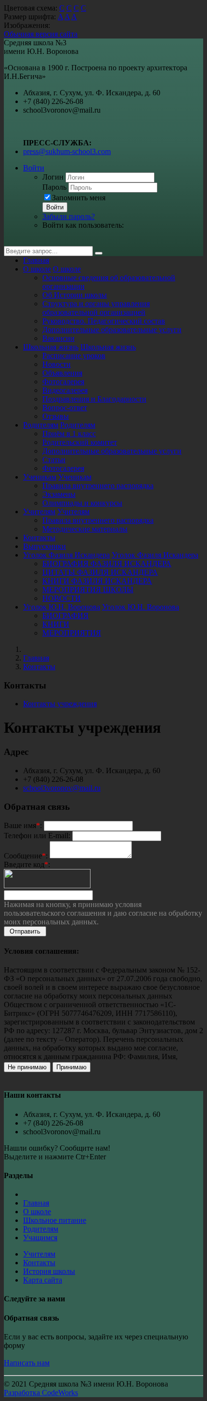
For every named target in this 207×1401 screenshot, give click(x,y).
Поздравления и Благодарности (94, 399)
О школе (37, 269)
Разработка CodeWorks (41, 1392)
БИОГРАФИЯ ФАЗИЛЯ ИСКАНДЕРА (106, 563)
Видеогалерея (65, 390)
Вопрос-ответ (64, 407)
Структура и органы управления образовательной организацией (96, 307)
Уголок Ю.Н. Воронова (61, 607)
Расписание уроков (73, 355)
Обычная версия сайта (41, 34)
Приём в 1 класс (69, 433)
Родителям (40, 425)
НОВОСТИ (61, 598)
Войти (33, 168)
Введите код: (27, 864)
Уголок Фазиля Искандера (66, 555)
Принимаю (71, 1067)
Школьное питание (54, 1220)
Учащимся (40, 1237)
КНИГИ (55, 624)
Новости (56, 364)
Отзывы (55, 416)
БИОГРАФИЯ (65, 615)
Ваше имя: (23, 825)
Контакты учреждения (60, 704)
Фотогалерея (63, 381)
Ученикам (39, 477)
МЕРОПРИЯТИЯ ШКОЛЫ (87, 589)
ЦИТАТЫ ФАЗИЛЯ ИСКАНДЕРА (100, 572)
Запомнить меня (78, 198)
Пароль (54, 187)
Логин (53, 177)
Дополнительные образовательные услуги (111, 329)
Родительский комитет (79, 442)
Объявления (62, 373)
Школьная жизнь (50, 347)
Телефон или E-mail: (37, 835)
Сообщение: (26, 856)
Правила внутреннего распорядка (98, 485)
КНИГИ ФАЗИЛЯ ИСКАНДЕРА (97, 581)
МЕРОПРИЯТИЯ (71, 633)
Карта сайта (42, 1280)
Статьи (53, 459)
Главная (36, 260)
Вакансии (58, 338)
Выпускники (44, 546)
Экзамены (59, 494)
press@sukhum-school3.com (67, 151)
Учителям (39, 511)
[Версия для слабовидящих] (11, 241)
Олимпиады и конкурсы (82, 503)
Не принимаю (27, 1067)
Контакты (39, 537)
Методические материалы (85, 529)
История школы (49, 1271)
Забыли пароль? (68, 216)
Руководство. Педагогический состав (103, 321)
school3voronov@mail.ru (62, 788)
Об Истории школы (74, 295)
